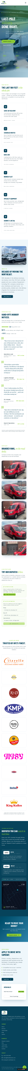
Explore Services (7, 45)
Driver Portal (4, 1046)
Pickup (4, 607)
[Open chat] (24, 1067)
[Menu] (25, 2)
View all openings (14, 996)
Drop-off (5, 612)
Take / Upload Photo (10, 594)
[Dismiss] (26, 1069)
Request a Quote (7, 41)
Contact (3, 1048)
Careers (3, 1034)
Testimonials (4, 1030)
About (3, 1026)
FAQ (3, 1043)
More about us (7, 296)
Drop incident (20, 879)
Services (3, 1028)
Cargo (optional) (6, 618)
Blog (3, 1032)
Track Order (4, 1044)
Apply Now (6, 979)
